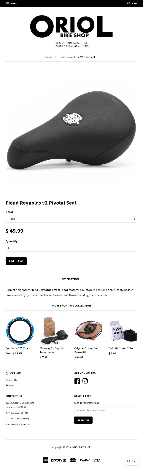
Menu (13, 3)
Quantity (12, 241)
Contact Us (11, 380)
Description (70, 279)
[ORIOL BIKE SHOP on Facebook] (77, 380)
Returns (10, 385)
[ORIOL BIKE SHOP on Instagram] (85, 380)
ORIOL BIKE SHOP (81, 447)
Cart (134, 3)
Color (9, 212)
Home (48, 57)
